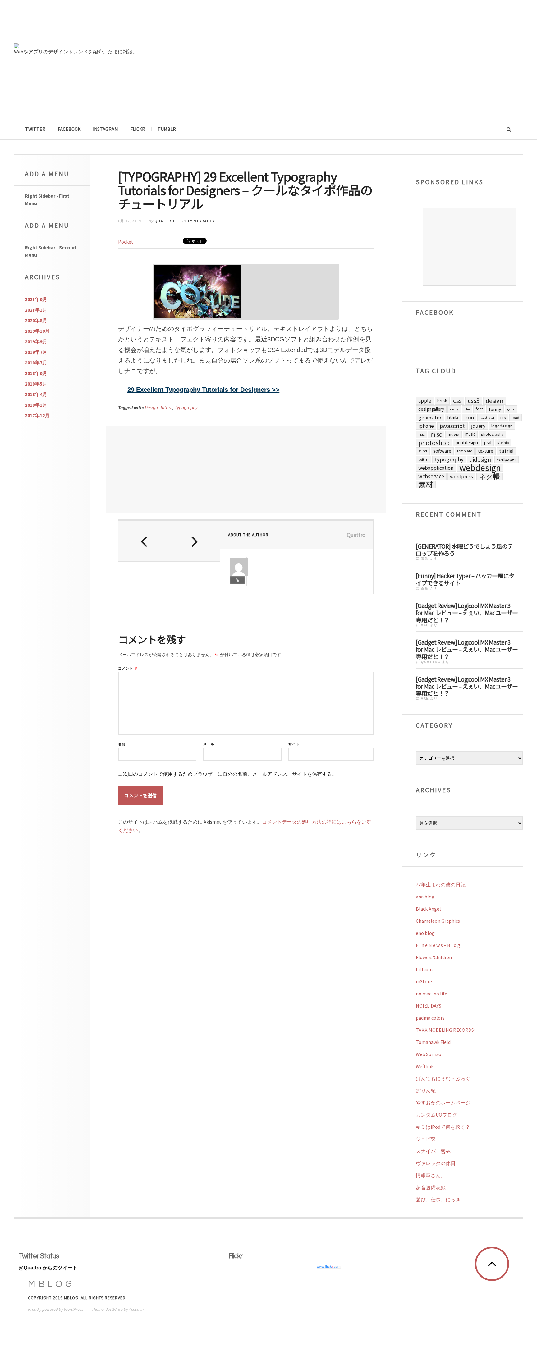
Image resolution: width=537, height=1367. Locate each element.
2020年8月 (36, 320)
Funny (495, 409)
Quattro (164, 221)
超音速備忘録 (431, 1187)
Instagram (105, 129)
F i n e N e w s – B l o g (438, 945)
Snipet (422, 451)
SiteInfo (503, 442)
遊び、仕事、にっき (438, 1199)
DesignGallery (431, 409)
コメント (128, 668)
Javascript (452, 426)
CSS (457, 401)
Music (470, 434)
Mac (421, 434)
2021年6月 (36, 299)
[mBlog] (82, 24)
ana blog (425, 897)
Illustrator (487, 417)
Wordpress (461, 476)
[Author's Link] (237, 580)
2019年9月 (36, 341)
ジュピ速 (426, 1139)
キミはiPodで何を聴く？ (443, 1127)
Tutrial (166, 407)
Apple (424, 400)
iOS (503, 417)
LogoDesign (501, 426)
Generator (430, 417)
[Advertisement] (246, 469)
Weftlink (425, 1066)
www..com (328, 1266)
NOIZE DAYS (428, 1006)
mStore (424, 981)
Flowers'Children (434, 957)
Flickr (137, 129)
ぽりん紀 (426, 1090)
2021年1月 (36, 310)
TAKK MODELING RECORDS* (446, 1030)
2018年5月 (36, 384)
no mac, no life (431, 993)
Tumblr (167, 129)
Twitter (35, 129)
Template (464, 451)
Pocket (125, 242)
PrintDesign (467, 443)
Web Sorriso (428, 1054)
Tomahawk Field (433, 1042)
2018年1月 (36, 405)
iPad (515, 417)
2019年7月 (36, 352)
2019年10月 (37, 331)
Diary (454, 409)
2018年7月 (36, 362)
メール (208, 744)
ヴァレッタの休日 (436, 1163)
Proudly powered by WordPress (55, 1309)
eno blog (425, 933)
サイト (294, 744)
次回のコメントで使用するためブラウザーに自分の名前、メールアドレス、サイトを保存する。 (230, 774)
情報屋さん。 (431, 1175)
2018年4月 (36, 394)
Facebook (69, 129)
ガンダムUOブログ (436, 1115)
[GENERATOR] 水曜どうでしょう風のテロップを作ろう (464, 549)
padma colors (430, 1018)
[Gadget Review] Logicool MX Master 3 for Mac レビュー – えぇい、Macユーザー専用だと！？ (467, 612)
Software (442, 451)
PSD (487, 443)
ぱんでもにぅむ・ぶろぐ (443, 1078)
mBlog (51, 1284)
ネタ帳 (489, 476)
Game (511, 409)
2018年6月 (36, 373)
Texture (485, 451)
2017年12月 (37, 415)
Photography (492, 434)
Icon (469, 417)
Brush (442, 401)
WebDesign (480, 468)
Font (479, 409)
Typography (201, 221)
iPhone (426, 426)
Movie (453, 434)
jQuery (478, 425)
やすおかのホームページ (443, 1103)
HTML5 (453, 417)
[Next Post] (194, 541)
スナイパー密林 (433, 1151)
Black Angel (428, 909)
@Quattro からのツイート (48, 1267)
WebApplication (435, 467)
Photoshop (434, 442)
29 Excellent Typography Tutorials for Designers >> (203, 389)
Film (467, 409)
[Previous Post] (143, 541)
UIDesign (480, 459)
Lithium (424, 969)
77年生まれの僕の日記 (441, 884)
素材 (425, 484)
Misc (436, 434)
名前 (122, 744)
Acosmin (136, 1309)
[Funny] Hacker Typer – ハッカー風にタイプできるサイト (465, 579)
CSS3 (474, 401)
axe (425, 625)
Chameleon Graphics (438, 921)
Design (151, 407)
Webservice (431, 476)
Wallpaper (506, 459)
